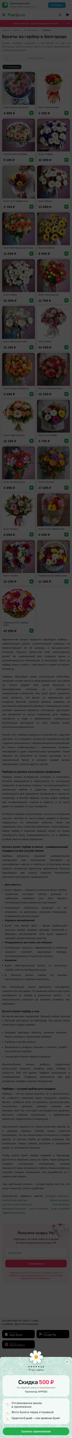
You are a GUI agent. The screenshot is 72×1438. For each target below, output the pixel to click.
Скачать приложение (36, 1431)
